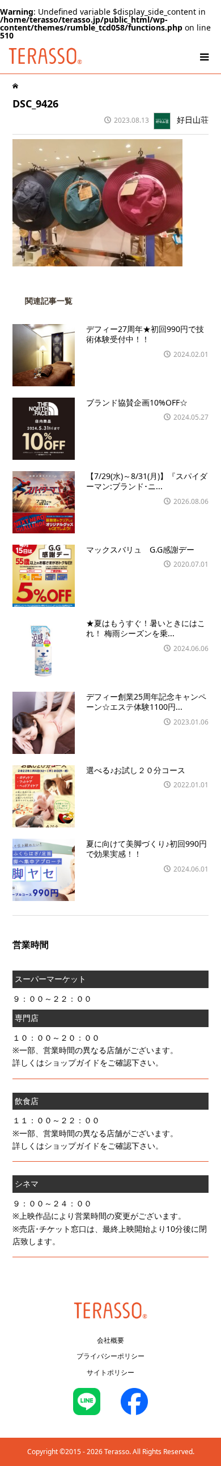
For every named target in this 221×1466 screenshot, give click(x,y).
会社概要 (110, 1340)
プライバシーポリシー (110, 1356)
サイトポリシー (110, 1372)
